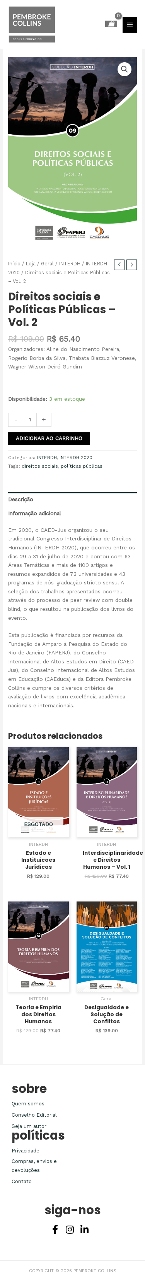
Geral (47, 264)
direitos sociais (40, 466)
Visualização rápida (38, 831)
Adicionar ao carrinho (49, 438)
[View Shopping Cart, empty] (111, 24)
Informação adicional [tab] (34, 513)
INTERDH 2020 (76, 457)
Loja (31, 264)
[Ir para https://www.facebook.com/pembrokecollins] (55, 1230)
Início (14, 264)
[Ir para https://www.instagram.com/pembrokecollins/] (70, 1230)
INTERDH (69, 264)
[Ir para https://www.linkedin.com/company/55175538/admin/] (84, 1230)
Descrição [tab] (20, 499)
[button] (124, 69)
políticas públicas (81, 466)
